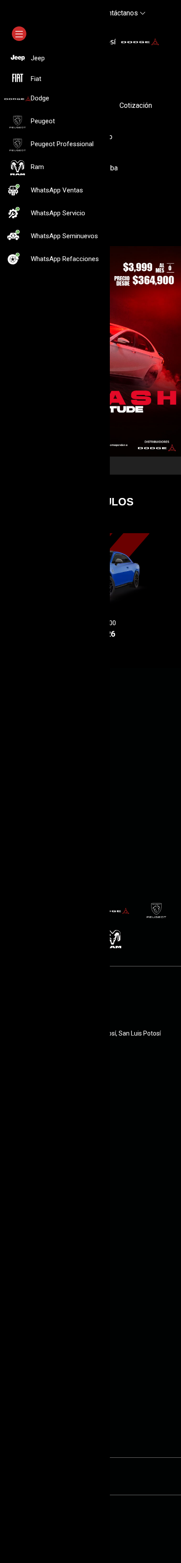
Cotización (135, 105)
